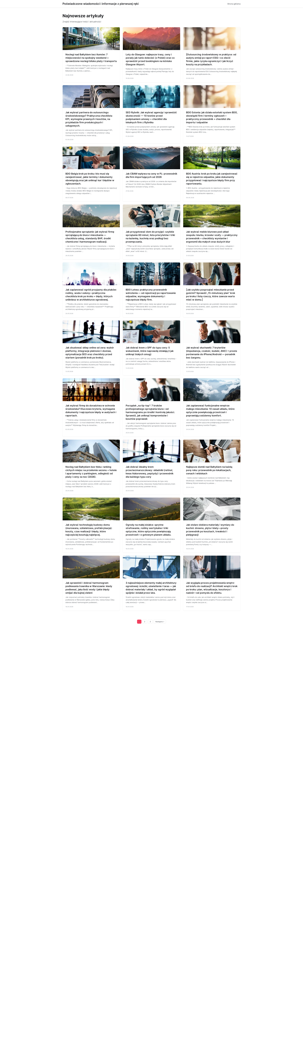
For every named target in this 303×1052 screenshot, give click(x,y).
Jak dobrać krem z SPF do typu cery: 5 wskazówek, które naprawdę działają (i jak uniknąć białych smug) (150, 351)
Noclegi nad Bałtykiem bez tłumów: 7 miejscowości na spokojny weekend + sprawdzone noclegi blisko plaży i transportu (91, 58)
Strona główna (234, 4)
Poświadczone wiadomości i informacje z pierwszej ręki (100, 3)
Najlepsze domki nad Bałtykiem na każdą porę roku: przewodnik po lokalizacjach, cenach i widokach (209, 470)
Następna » (159, 622)
